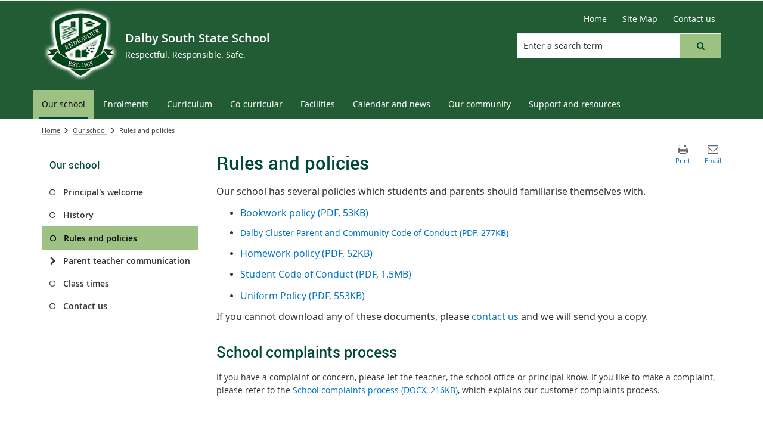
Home (51, 130)
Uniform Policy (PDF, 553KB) (302, 295)
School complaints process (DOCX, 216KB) (375, 390)
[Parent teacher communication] (52, 261)
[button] (700, 46)
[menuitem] (63, 104)
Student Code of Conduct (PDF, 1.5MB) (325, 274)
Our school (90, 130)
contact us (495, 316)
